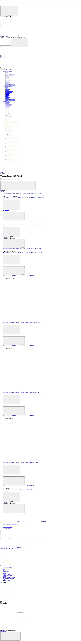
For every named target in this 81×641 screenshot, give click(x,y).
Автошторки (9, 157)
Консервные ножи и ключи (12, 150)
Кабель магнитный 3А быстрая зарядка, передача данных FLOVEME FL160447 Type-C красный (21, 462)
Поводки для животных (11, 153)
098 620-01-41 (3, 55)
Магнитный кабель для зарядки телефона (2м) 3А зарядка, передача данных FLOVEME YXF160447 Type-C (23, 252)
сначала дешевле (11, 179)
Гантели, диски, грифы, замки (12, 137)
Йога (8, 134)
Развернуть (2, 191)
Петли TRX (9, 133)
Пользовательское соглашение (60, 1)
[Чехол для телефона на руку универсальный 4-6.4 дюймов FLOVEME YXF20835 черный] (42, 485)
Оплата (4, 1)
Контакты (40, 1)
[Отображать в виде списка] (26, 185)
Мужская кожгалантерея (7, 86)
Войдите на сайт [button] (6, 210)
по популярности (4, 179)
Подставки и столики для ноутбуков (14, 161)
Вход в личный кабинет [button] (7, 567)
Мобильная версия (20, 547)
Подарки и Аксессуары (7, 116)
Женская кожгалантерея (7, 71)
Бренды (16, 1)
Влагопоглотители (10, 141)
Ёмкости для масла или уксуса (12, 149)
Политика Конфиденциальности (48, 1)
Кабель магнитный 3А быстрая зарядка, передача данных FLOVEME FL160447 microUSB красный (21, 322)
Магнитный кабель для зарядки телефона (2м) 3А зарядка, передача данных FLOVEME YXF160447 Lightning (23, 224)
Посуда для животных (11, 154)
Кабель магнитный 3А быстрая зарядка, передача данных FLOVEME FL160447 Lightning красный (21, 392)
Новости (19, 1)
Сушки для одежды (10, 142)
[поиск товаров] (19, 42)
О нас (1, 1)
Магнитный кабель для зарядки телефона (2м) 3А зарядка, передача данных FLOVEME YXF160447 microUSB (23, 197)
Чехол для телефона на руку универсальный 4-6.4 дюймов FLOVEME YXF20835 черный (19, 489)
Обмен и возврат (12, 1)
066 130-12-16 (3, 56)
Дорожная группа (6, 101)
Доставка (7, 1)
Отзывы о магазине (72, 1)
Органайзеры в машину (11, 158)
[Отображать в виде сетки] (9, 185)
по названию (17, 179)
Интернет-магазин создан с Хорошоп (7, 548)
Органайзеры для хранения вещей (13, 140)
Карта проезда (3, 631)
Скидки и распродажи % (7, 162)
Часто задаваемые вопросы (34, 1)
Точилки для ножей (10, 148)
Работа (67, 1)
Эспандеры (9, 132)
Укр (3, 3)
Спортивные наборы (11, 135)
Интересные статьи (25, 1)
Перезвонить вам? (4, 57)
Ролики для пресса (10, 136)
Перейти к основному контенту (6, 0)
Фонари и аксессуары (11, 145)
